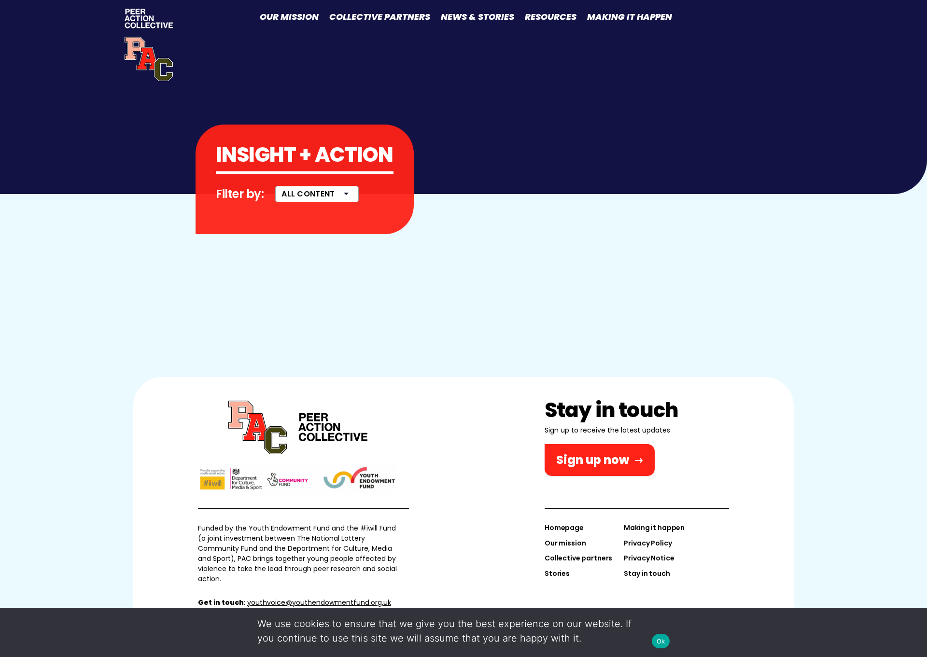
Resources (550, 17)
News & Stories (477, 17)
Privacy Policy (648, 543)
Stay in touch (647, 573)
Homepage (564, 527)
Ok (661, 641)
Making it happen (629, 17)
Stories (557, 573)
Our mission (289, 17)
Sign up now (592, 460)
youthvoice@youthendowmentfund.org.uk (319, 602)
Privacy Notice (649, 558)
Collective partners (379, 17)
